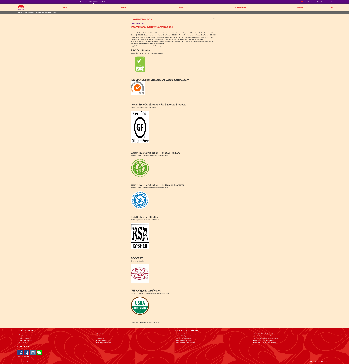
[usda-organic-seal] (140, 305)
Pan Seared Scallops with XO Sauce (185, 336)
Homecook (83, 1)
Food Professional (93, 1)
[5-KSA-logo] (140, 235)
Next (214, 19)
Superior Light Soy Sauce (104, 340)
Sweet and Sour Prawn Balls (183, 334)
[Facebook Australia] (20, 352)
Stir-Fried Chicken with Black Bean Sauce (265, 342)
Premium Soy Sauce (24, 338)
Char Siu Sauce (101, 334)
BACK (134, 19)
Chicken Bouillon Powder (104, 342)
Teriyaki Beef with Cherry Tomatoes (185, 342)
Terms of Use (21, 361)
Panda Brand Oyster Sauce (25, 336)
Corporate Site (308, 1)
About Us (300, 7)
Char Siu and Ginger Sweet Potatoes (264, 340)
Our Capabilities (240, 7)
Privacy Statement (32, 361)
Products (123, 7)
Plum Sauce (100, 338)
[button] (332, 7)
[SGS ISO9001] (138, 88)
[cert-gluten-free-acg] (140, 168)
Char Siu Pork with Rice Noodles (263, 336)
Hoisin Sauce (22, 342)
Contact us (320, 1)
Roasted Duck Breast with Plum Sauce (264, 334)
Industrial (102, 1)
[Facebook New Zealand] (26, 352)
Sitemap (41, 361)
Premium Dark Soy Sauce (25, 340)
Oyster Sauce (22, 334)
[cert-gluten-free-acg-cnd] (140, 200)
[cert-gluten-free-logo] (140, 126)
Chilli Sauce (100, 336)
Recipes (64, 7)
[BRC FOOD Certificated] (140, 64)
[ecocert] (140, 273)
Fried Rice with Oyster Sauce (183, 338)
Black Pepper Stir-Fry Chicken (183, 340)
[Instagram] (33, 352)
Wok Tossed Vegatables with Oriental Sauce (266, 338)
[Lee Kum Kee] (21, 8)
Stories (181, 7)
